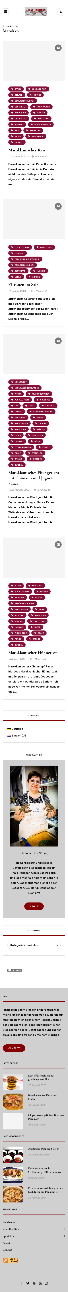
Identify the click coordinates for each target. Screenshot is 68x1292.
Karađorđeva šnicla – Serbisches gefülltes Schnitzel (45, 1170)
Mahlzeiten (9, 1222)
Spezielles (8, 1236)
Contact (14, 1048)
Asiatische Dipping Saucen (43, 1148)
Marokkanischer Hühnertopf (33, 652)
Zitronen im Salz (23, 284)
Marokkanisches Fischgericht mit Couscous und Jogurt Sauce (33, 478)
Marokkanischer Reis (26, 150)
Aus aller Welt (11, 1229)
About (34, 906)
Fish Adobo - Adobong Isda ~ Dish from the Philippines (45, 1189)
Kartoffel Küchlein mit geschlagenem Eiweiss (41, 1077)
